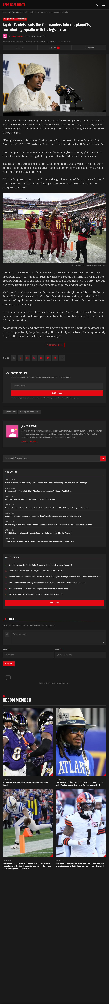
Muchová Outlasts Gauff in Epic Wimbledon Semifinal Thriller (30, 499)
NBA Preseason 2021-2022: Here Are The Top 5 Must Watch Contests (35, 594)
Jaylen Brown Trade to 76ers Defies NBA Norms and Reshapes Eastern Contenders (39, 541)
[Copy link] (62, 358)
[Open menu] (103, 4)
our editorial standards (48, 41)
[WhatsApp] (34, 358)
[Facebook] (27, 358)
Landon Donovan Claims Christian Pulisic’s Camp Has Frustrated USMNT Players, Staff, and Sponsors (47, 508)
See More (54, 603)
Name (6, 649)
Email (58, 649)
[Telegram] (48, 358)
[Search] (97, 4)
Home (5, 12)
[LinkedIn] (55, 358)
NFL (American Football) (18, 12)
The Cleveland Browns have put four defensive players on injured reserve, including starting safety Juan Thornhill (80, 865)
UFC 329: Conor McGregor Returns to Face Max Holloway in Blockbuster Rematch (38, 533)
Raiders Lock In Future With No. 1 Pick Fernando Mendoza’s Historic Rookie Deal (38, 491)
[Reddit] (41, 358)
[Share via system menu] (13, 358)
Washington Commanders (29, 412)
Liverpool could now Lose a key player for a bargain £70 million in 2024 (36, 571)
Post (7, 664)
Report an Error (55, 345)
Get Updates (57, 393)
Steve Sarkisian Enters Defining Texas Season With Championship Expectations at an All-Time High (46, 483)
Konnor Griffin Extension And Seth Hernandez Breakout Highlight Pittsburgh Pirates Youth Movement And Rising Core (54, 577)
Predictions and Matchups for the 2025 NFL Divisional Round (25, 784)
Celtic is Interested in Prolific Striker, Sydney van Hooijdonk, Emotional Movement (40, 565)
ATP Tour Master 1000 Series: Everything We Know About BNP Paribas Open (38, 589)
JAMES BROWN (17, 36)
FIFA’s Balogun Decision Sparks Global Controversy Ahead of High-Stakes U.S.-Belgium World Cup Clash (48, 524)
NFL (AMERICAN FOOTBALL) (15, 19)
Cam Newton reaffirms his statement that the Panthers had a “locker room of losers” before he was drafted (79, 784)
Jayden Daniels (10, 412)
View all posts (28, 442)
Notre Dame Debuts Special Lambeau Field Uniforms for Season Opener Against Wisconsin (43, 516)
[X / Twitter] (20, 358)
